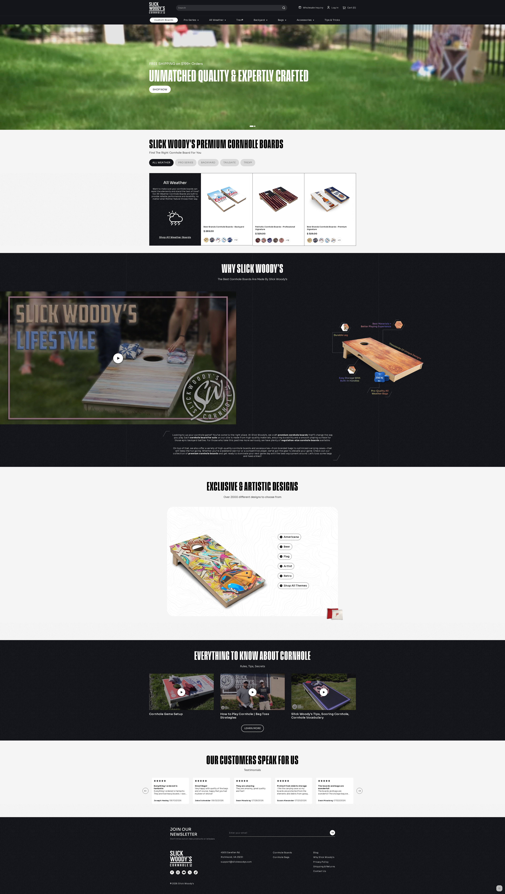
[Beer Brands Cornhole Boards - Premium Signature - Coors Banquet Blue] (315, 240)
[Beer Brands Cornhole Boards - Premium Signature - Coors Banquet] (309, 240)
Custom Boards (163, 20)
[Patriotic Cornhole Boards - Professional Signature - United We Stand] (269, 240)
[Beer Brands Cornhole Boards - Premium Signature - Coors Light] (321, 240)
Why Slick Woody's (323, 857)
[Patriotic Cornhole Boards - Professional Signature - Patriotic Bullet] (281, 240)
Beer (287, 546)
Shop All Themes (295, 585)
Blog (315, 852)
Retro (288, 576)
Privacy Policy (321, 862)
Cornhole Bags (281, 857)
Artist (288, 566)
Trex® (239, 20)
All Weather (216, 20)
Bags (281, 20)
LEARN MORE (252, 728)
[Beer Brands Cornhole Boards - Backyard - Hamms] (230, 240)
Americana (291, 537)
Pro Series (190, 20)
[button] (145, 791)
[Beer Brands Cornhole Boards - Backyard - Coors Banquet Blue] (212, 240)
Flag (287, 556)
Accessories (304, 20)
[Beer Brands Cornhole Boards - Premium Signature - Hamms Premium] (333, 240)
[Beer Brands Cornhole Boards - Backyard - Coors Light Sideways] (224, 240)
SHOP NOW (398, 89)
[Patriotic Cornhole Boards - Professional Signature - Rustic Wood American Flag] (275, 240)
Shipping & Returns (324, 866)
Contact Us (319, 871)
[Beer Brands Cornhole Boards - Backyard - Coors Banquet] (206, 240)
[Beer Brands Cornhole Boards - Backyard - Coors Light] (218, 240)
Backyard (260, 20)
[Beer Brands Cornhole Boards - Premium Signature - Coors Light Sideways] (327, 240)
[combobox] (231, 8)
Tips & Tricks (332, 20)
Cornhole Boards (282, 852)
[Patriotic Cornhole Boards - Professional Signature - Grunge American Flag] (263, 240)
